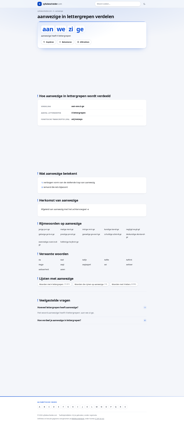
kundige (111, 229)
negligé (133, 229)
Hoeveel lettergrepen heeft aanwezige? (57, 307)
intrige (88, 229)
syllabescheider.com (44, 11)
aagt (62, 264)
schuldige (112, 234)
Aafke (106, 260)
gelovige (46, 234)
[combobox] (118, 4)
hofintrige (69, 242)
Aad (62, 260)
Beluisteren (67, 42)
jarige (44, 229)
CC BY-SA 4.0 (99, 419)
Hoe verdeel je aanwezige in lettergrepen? (59, 320)
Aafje (84, 260)
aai (105, 264)
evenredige (48, 243)
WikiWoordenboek (78, 419)
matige (66, 229)
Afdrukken (84, 42)
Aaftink (129, 260)
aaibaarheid (44, 269)
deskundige (135, 235)
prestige (67, 234)
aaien (62, 269)
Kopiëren (50, 42)
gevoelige (91, 234)
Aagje (41, 264)
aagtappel (86, 264)
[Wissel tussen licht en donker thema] (144, 4)
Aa (40, 260)
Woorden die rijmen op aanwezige (91, 284)
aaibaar (129, 264)
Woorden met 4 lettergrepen (54, 284)
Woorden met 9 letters (124, 284)
